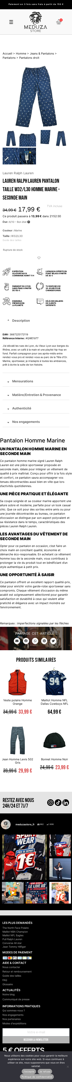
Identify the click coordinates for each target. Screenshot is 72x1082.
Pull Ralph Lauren (12, 939)
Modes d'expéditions (14, 1023)
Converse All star (12, 943)
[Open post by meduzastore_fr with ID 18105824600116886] (60, 845)
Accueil (7, 53)
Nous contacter (11, 967)
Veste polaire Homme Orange (17, 702)
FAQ (4, 980)
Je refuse (44, 1071)
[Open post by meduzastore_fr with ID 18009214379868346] (13, 893)
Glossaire (7, 984)
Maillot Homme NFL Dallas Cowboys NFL (54, 702)
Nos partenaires (11, 1019)
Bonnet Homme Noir (54, 759)
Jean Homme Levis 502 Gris (17, 761)
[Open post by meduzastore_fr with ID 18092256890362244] (36, 893)
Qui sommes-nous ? (13, 1010)
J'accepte (28, 1071)
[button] (39, 258)
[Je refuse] (67, 1066)
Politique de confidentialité (37, 1076)
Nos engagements (12, 1014)
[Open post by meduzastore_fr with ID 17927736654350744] (60, 869)
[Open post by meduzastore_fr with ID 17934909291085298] (60, 893)
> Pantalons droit (27, 57)
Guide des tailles (11, 975)
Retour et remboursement (17, 971)
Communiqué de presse (16, 999)
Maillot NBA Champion (15, 931)
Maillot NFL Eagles (12, 935)
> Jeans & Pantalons (40, 53)
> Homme (19, 53)
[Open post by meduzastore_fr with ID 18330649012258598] (24, 857)
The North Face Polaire (15, 927)
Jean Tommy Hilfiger (14, 946)
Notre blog (8, 994)
